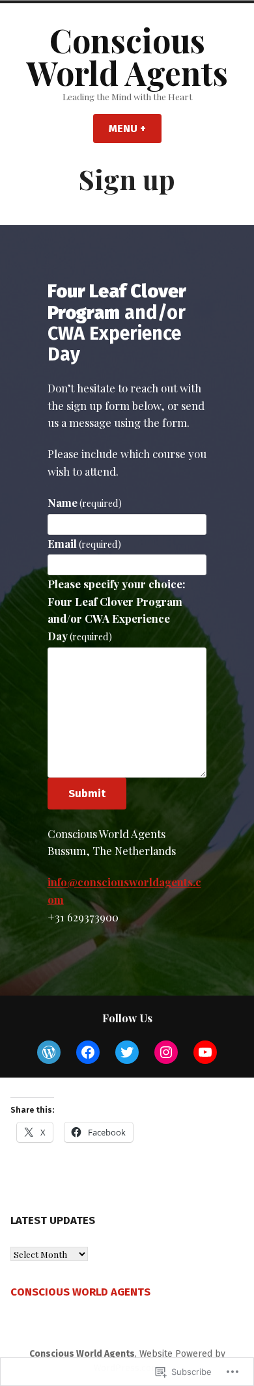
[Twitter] (127, 1052)
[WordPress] (49, 1052)
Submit (87, 793)
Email (85, 543)
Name (85, 502)
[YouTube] (205, 1052)
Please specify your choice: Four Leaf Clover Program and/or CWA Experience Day (117, 610)
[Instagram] (166, 1052)
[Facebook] (88, 1052)
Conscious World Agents (127, 56)
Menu (135, 128)
